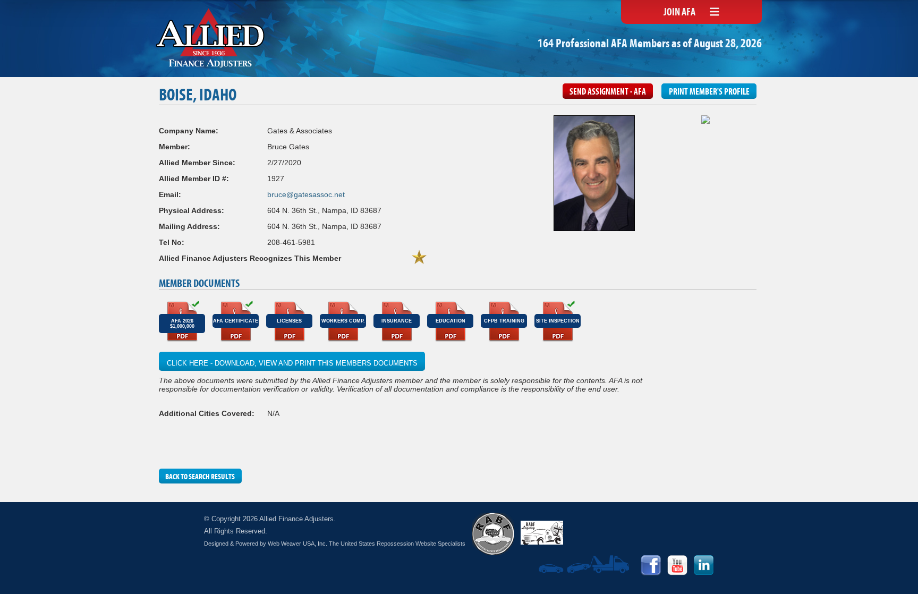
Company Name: (188, 130)
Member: (174, 146)
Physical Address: (191, 210)
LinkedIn (704, 565)
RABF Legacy (542, 533)
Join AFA (679, 12)
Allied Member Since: (197, 162)
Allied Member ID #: (194, 178)
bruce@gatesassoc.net (306, 194)
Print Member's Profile (709, 92)
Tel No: (171, 242)
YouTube (677, 565)
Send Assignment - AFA (608, 92)
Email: (170, 194)
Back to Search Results (200, 477)
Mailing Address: (189, 226)
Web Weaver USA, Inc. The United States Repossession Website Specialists (366, 543)
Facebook (651, 565)
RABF (493, 534)
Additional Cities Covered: (206, 413)
